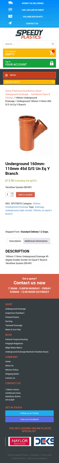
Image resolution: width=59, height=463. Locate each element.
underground (11, 210)
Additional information (36, 241)
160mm (37, 210)
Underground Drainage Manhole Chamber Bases (26, 351)
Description (15, 241)
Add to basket (25, 194)
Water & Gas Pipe (13, 329)
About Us (9, 365)
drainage (39, 206)
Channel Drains (12, 317)
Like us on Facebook (29, 419)
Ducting (8, 321)
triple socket (25, 210)
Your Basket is (29, 53)
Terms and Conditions (37, 458)
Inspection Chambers (14, 313)
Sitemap (35, 455)
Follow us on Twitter (29, 413)
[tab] (15, 241)
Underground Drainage (15, 308)
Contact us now (30, 282)
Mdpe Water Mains (13, 347)
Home (8, 90)
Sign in (16, 63)
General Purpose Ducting (16, 339)
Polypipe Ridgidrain (14, 343)
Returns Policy (11, 369)
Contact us (32, 23)
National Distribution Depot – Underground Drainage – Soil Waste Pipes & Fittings (27, 94)
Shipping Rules (12, 373)
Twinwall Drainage (13, 325)
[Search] (53, 44)
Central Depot (12, 82)
